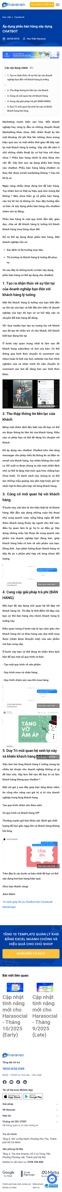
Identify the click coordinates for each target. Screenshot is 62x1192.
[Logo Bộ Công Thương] (51, 1185)
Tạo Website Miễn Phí (42, 4)
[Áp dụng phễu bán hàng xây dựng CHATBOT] (14, 987)
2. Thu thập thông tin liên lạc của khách (27, 90)
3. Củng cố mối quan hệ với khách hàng (27, 96)
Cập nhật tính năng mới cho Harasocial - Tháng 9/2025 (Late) (44, 1016)
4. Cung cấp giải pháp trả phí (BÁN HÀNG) (29, 101)
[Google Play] (33, 1096)
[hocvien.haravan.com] (15, 4)
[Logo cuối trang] (13, 1054)
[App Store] (12, 1096)
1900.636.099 (13, 1069)
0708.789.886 (35, 1162)
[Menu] (57, 4)
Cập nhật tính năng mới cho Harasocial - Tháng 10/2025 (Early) (14, 1016)
